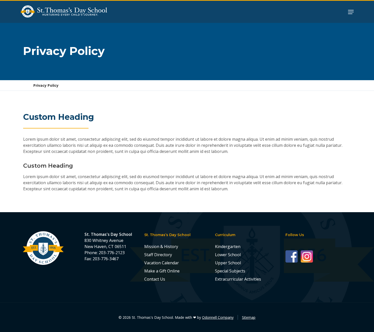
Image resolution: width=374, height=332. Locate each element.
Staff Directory (158, 254)
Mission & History (161, 246)
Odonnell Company (218, 317)
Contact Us (154, 279)
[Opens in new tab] (293, 256)
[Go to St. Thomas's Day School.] (24, 85)
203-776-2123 (112, 252)
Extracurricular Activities (238, 279)
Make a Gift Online (162, 271)
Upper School (228, 263)
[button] (351, 12)
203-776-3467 (106, 259)
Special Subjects (230, 271)
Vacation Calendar (161, 263)
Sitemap (248, 317)
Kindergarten (227, 246)
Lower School (228, 254)
